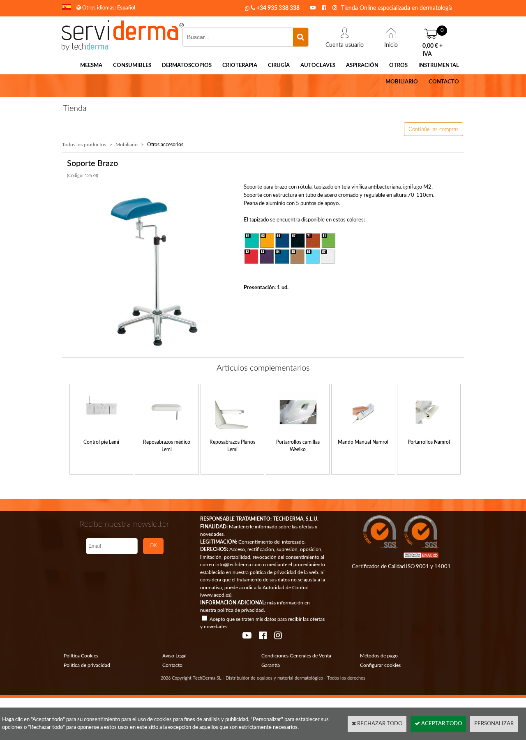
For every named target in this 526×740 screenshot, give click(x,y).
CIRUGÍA (279, 65)
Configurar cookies (380, 665)
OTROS (398, 65)
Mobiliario (126, 144)
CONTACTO (444, 82)
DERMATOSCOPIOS (187, 65)
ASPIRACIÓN (362, 65)
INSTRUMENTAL (438, 65)
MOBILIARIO (401, 82)
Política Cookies (81, 655)
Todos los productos (84, 144)
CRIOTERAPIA (239, 65)
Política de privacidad (87, 665)
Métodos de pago (379, 655)
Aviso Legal (174, 655)
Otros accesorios (165, 144)
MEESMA (91, 65)
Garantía (270, 665)
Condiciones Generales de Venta (296, 655)
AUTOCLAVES (317, 65)
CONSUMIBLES (132, 65)
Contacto (172, 665)
